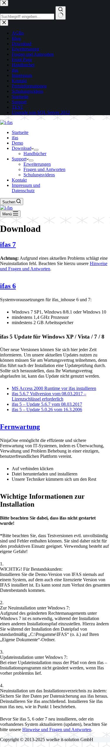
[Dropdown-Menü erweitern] (36, 150)
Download (21, 148)
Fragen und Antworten (44, 169)
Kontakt (19, 179)
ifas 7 (8, 244)
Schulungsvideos (39, 174)
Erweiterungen (37, 164)
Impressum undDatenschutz (26, 188)
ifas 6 (8, 286)
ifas (15, 137)
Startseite (20, 132)
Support (19, 158)
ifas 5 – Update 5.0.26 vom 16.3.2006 (47, 409)
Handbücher (34, 153)
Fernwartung (20, 427)
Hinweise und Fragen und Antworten (56, 729)
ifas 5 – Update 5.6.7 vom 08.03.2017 (47, 404)
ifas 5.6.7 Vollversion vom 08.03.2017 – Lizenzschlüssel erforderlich (49, 396)
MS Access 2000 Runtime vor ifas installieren (54, 388)
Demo (17, 142)
